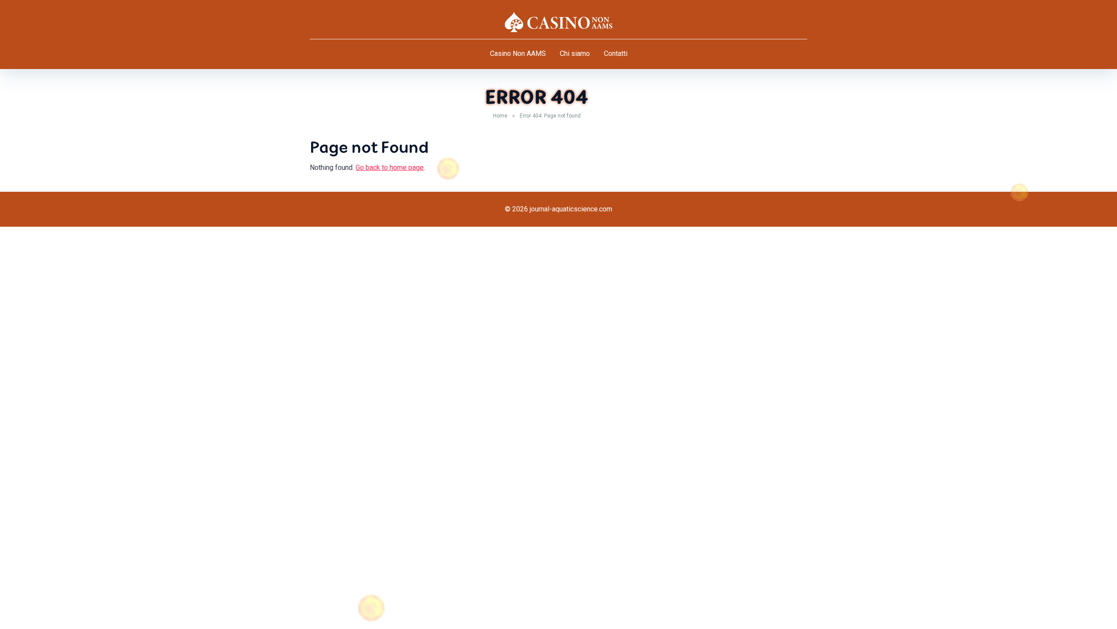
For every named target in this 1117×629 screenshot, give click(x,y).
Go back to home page (390, 167)
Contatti (615, 53)
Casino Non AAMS (518, 53)
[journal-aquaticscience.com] (558, 22)
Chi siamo (575, 53)
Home (500, 116)
